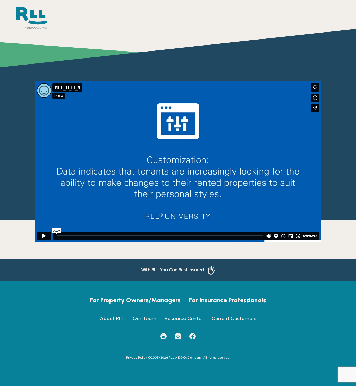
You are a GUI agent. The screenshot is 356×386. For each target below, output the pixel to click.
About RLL (112, 318)
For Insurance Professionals (227, 300)
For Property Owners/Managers (135, 300)
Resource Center (184, 318)
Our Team (144, 318)
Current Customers (234, 318)
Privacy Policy (136, 357)
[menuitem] (135, 300)
